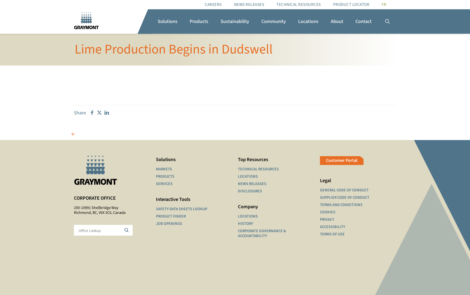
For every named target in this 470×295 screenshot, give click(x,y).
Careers (213, 5)
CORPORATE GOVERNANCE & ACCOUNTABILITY (262, 233)
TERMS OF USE (332, 234)
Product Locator (351, 5)
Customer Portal (341, 160)
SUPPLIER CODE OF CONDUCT (344, 197)
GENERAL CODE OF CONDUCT (344, 190)
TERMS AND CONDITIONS (341, 204)
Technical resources (298, 5)
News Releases (249, 5)
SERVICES (164, 183)
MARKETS (164, 169)
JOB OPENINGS (169, 223)
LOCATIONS (248, 176)
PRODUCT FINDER (171, 216)
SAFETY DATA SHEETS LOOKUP (181, 209)
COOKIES (327, 212)
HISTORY (245, 223)
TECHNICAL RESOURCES (258, 169)
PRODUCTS (165, 176)
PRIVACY (327, 219)
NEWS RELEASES (252, 183)
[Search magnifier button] (127, 230)
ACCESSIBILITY (332, 226)
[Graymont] (86, 21)
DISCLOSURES (250, 191)
